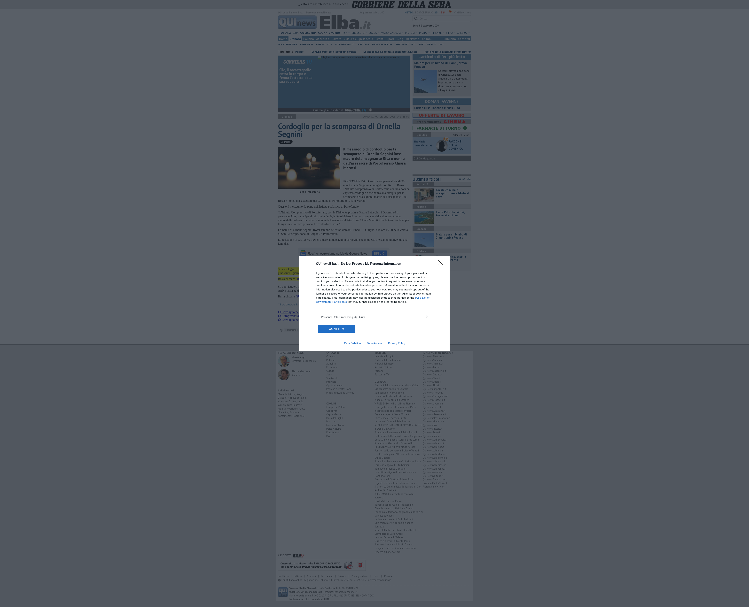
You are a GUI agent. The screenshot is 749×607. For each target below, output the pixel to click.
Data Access (374, 343)
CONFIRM (336, 328)
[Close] (442, 264)
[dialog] (374, 303)
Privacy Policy (396, 343)
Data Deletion (352, 343)
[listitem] (374, 317)
